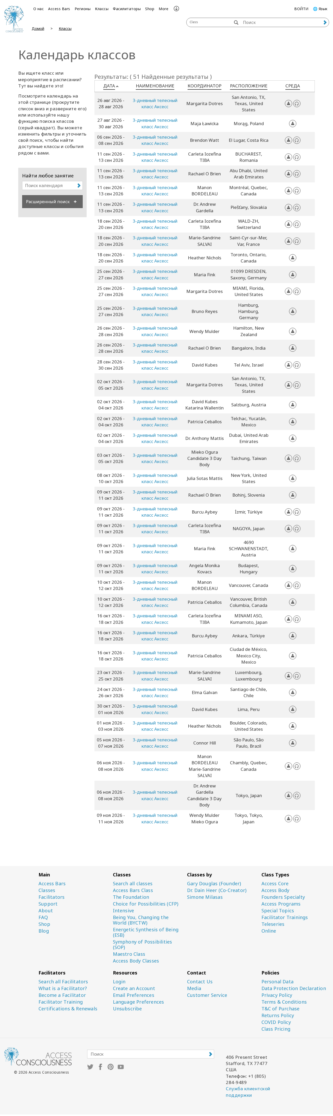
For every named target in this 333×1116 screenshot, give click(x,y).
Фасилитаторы (127, 8)
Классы (101, 8)
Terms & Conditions (284, 1002)
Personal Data (277, 981)
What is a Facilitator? (63, 988)
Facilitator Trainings (284, 917)
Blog (44, 931)
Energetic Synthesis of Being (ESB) (146, 932)
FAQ (43, 917)
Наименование (155, 86)
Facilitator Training (61, 1002)
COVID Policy (276, 1022)
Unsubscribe (127, 1008)
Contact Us (200, 981)
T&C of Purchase (280, 1008)
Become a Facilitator (62, 995)
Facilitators (52, 897)
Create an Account (134, 988)
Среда (292, 86)
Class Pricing (276, 1029)
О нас (38, 8)
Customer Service (207, 995)
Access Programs (281, 904)
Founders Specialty (283, 897)
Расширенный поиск (48, 201)
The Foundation (131, 897)
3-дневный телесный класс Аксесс (155, 103)
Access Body (275, 890)
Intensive (123, 910)
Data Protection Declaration (293, 988)
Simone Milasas (205, 897)
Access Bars (59, 8)
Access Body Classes (136, 961)
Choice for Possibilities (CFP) (145, 904)
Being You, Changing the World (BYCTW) (141, 920)
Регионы (83, 8)
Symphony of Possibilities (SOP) (142, 944)
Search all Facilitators (63, 981)
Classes (47, 890)
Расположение (248, 86)
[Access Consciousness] (14, 18)
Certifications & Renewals (68, 1008)
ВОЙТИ (301, 8)
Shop (149, 8)
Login (119, 981)
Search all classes (133, 883)
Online (268, 931)
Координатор (204, 86)
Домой (38, 28)
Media (194, 988)
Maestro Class (129, 954)
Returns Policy (277, 1015)
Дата (109, 86)
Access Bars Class (133, 890)
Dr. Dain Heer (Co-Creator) (216, 890)
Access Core (275, 883)
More (163, 8)
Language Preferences (138, 1002)
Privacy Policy (276, 995)
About (46, 910)
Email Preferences (133, 995)
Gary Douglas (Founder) (214, 883)
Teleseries (273, 924)
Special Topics (277, 910)
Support (48, 904)
